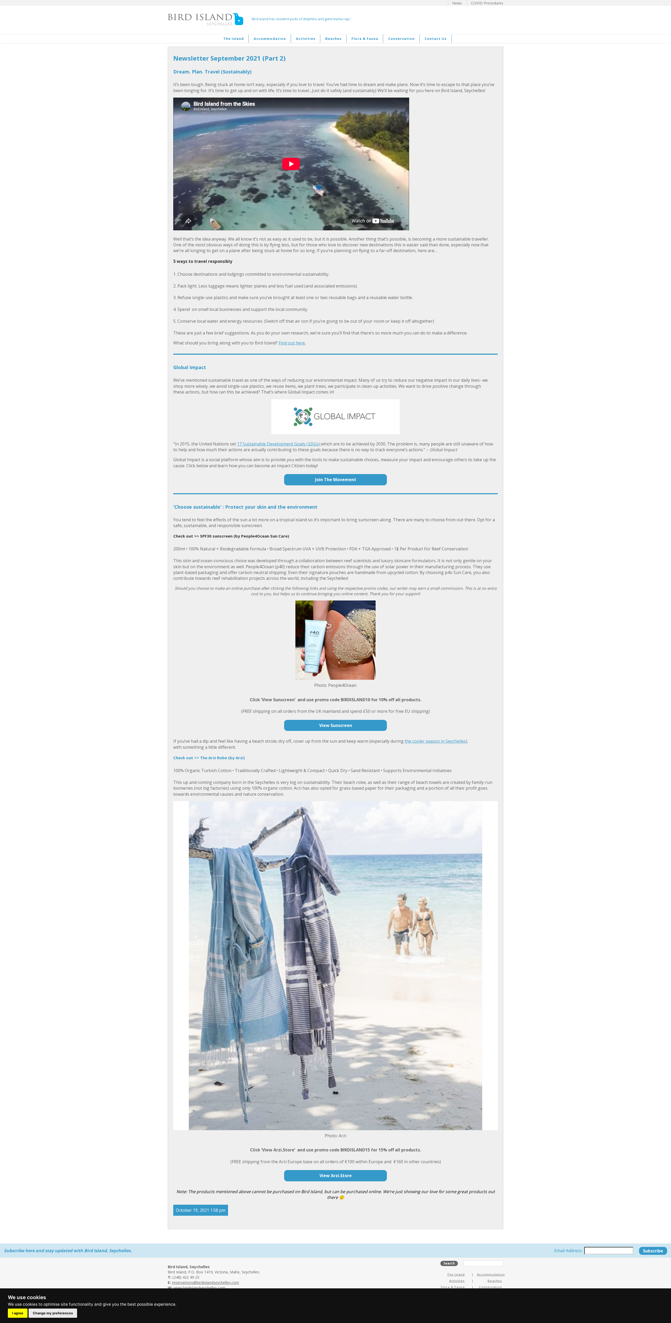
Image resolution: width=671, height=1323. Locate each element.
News (457, 3)
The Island (233, 38)
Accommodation (270, 38)
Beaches (333, 38)
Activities (305, 38)
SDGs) (314, 444)
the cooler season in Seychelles (435, 741)
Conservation (401, 38)
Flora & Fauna (364, 38)
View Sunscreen (335, 725)
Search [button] (449, 1263)
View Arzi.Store (336, 1175)
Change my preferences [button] (53, 1313)
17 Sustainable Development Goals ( (272, 444)
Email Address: (568, 1250)
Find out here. (292, 343)
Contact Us (436, 38)
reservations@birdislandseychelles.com (205, 1282)
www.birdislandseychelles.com (199, 1287)
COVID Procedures (487, 3)
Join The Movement (335, 479)
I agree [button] (17, 1313)
